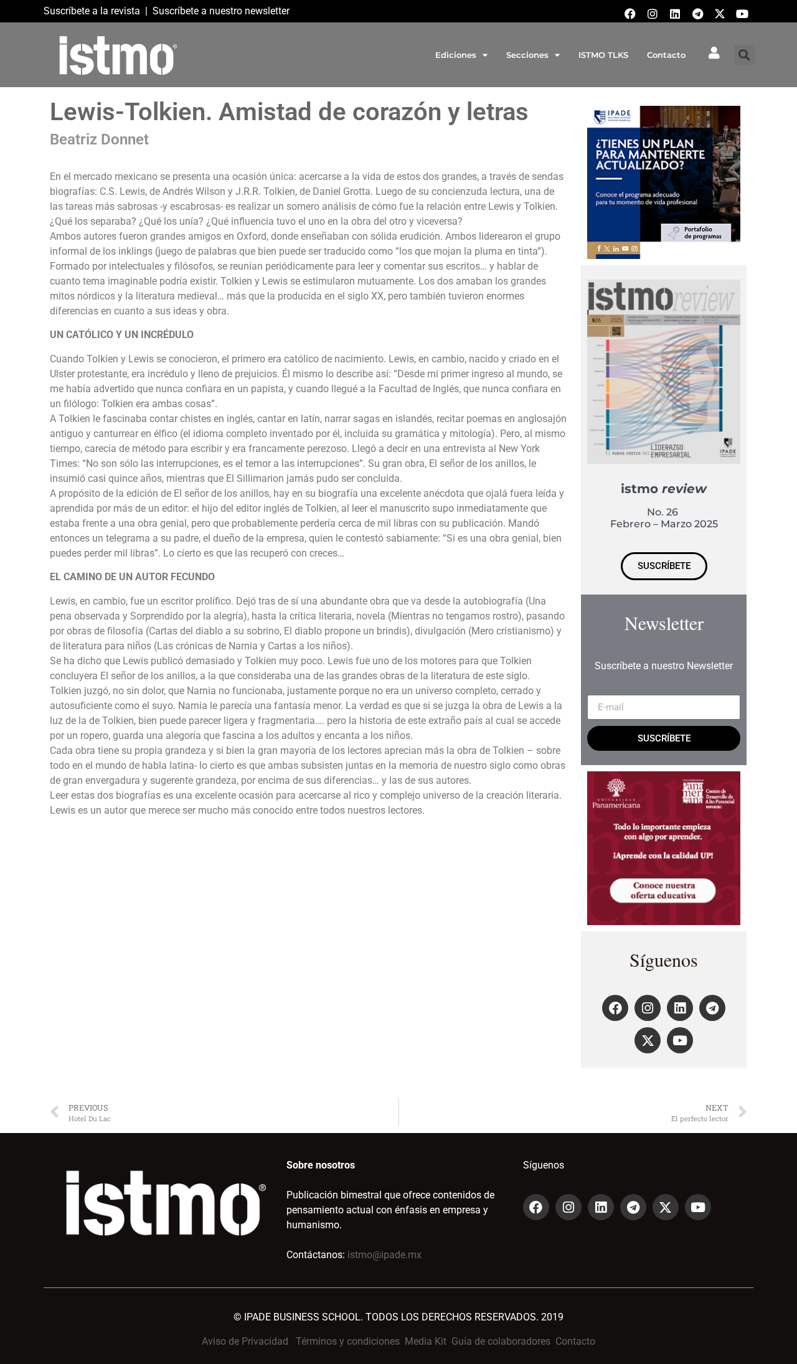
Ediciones (455, 55)
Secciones (527, 55)
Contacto (666, 55)
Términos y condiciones (348, 1341)
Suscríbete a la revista (92, 11)
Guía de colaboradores (500, 1341)
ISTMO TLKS (603, 55)
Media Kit (425, 1341)
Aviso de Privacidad (245, 1341)
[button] (744, 55)
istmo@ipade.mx (384, 1255)
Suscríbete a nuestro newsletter (221, 11)
